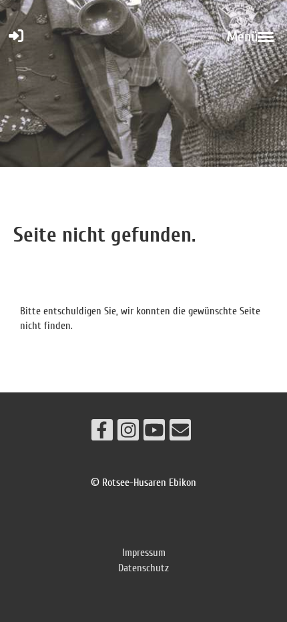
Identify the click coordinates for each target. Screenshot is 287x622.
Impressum (144, 553)
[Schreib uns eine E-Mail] (180, 433)
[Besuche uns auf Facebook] (102, 433)
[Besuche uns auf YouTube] (154, 433)
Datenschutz (143, 568)
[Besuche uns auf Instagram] (128, 433)
